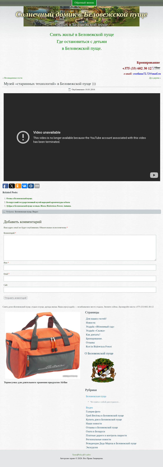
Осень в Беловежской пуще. (19, 198)
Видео (35, 211)
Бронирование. (94, 338)
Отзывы (90, 342)
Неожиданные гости (13, 77)
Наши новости (94, 423)
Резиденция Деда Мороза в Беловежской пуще (111, 443)
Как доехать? (93, 334)
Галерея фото (93, 411)
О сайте (87, 454)
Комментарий (10, 233)
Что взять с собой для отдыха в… (105, 401)
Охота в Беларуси (95, 431)
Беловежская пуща (23, 211)
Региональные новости (98, 439)
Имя (6, 262)
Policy (80, 454)
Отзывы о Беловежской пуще (102, 427)
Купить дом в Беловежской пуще (104, 419)
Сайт (5, 285)
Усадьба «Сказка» (95, 330)
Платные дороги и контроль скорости (106, 435)
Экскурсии (92, 447)
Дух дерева (154, 77)
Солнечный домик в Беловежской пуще (81, 13)
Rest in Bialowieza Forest (99, 346)
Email (6, 273)
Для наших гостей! (96, 318)
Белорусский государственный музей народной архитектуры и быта (38, 202)
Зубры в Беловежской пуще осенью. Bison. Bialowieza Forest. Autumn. (38, 205)
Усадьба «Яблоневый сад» (100, 326)
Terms (74, 454)
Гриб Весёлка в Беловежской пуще (105, 415)
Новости (90, 322)
